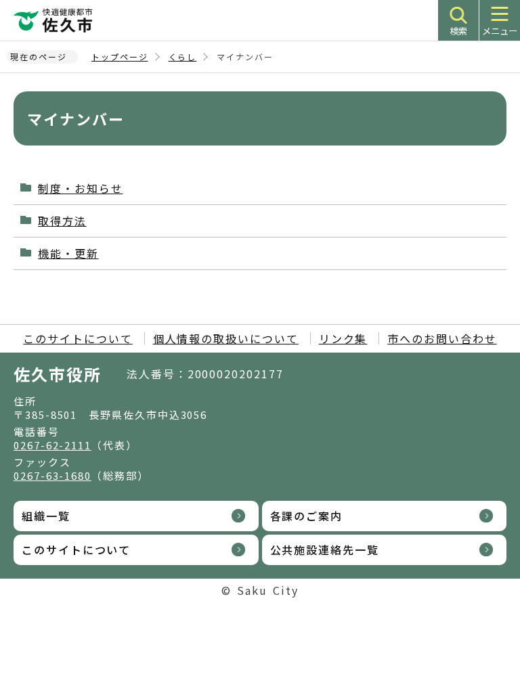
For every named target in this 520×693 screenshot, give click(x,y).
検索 (458, 30)
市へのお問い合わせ (441, 338)
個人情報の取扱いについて (226, 338)
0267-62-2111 (52, 445)
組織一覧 (46, 516)
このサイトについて (77, 338)
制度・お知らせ (80, 188)
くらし (183, 56)
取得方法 (62, 221)
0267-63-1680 (52, 475)
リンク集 (343, 338)
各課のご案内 (306, 516)
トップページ (119, 56)
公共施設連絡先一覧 (324, 549)
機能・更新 (68, 253)
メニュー (499, 30)
